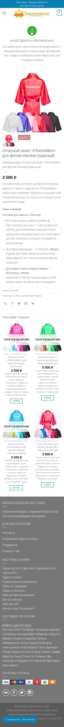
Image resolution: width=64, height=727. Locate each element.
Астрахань (42, 629)
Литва (54, 511)
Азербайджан (22, 516)
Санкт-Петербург (24, 629)
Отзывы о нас (11, 551)
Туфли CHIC (9, 572)
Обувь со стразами (14, 586)
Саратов (7, 656)
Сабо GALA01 (10, 604)
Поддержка (9, 545)
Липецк (42, 638)
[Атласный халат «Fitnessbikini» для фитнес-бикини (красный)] (32, 102)
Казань (17, 638)
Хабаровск (42, 634)
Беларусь (22, 511)
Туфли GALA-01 (11, 568)
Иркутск (55, 634)
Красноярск (10, 665)
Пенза (6, 651)
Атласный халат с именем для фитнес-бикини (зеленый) (48, 360)
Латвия (45, 511)
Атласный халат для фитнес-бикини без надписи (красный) (47, 447)
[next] (56, 102)
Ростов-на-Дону (30, 651)
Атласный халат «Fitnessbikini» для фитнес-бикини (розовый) (16, 362)
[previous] (7, 102)
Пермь (15, 651)
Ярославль (53, 660)
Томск (18, 656)
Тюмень (40, 656)
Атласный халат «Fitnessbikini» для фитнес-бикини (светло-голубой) (16, 449)
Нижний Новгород (40, 642)
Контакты (8, 532)
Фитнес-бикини (12, 599)
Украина (34, 511)
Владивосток (25, 660)
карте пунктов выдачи (41, 282)
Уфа (48, 656)
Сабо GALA (29, 568)
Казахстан (9, 511)
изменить (42, 2)
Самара (55, 651)
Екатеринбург (26, 634)
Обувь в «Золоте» (13, 590)
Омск (41, 647)
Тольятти (28, 656)
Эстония (7, 516)
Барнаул (55, 629)
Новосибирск (29, 647)
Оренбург (52, 647)
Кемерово (29, 638)
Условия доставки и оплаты (20, 538)
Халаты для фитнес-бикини (28, 295)
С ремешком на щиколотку (19, 581)
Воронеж (40, 660)
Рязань (45, 651)
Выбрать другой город (16, 625)
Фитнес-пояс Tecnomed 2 (18, 608)
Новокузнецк (11, 647)
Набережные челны (15, 642)
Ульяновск (9, 660)
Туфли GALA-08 (45, 568)
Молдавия (38, 516)
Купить (16, 401)
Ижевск (7, 638)
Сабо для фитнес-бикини (18, 595)
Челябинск (9, 634)
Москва (32, 2)
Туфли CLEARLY (12, 577)
